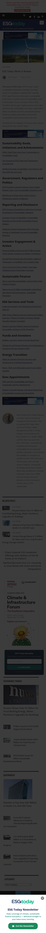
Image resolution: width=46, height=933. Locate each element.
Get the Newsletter (25, 926)
